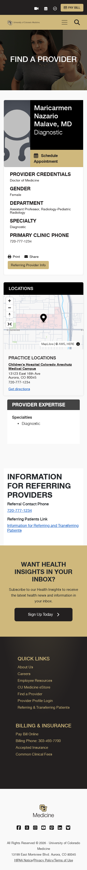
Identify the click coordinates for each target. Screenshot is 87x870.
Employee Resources (35, 680)
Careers (24, 674)
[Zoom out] (9, 307)
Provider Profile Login (35, 701)
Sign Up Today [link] (40, 614)
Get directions (19, 389)
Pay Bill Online (27, 734)
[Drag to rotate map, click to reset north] (9, 314)
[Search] (77, 22)
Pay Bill (74, 7)
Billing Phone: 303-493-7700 (38, 741)
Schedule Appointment (46, 158)
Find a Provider (30, 694)
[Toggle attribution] (78, 344)
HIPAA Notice (23, 860)
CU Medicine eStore (34, 687)
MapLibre (47, 344)
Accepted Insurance (32, 747)
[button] (43, 319)
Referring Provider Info (28, 265)
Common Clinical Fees (34, 754)
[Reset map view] (9, 323)
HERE (70, 344)
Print (16, 257)
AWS (62, 344)
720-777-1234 (19, 510)
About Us (25, 667)
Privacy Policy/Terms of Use (53, 860)
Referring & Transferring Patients (44, 707)
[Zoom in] (9, 300)
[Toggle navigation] (64, 22)
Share (34, 257)
